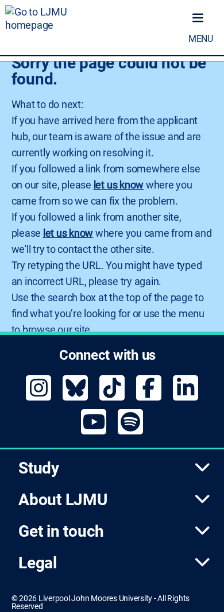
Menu (200, 38)
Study (38, 468)
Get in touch (61, 531)
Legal (37, 562)
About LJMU (62, 499)
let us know (119, 185)
